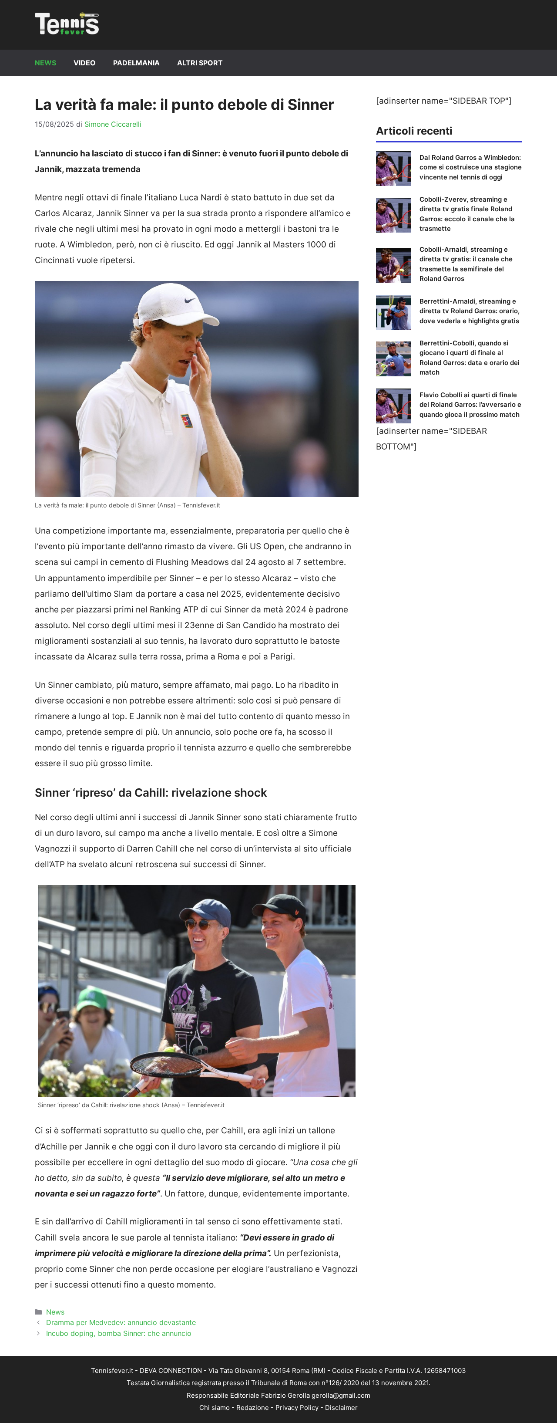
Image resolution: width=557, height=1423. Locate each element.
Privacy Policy (297, 1407)
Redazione (252, 1407)
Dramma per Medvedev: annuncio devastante (121, 1322)
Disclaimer (341, 1407)
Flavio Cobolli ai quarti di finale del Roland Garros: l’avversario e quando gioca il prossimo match (470, 405)
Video (85, 62)
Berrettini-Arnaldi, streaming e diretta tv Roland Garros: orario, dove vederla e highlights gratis (469, 311)
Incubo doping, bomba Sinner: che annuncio (118, 1333)
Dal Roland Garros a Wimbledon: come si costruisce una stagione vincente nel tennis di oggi (470, 167)
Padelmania (136, 62)
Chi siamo (214, 1407)
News (45, 62)
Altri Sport (200, 62)
